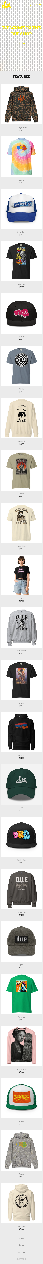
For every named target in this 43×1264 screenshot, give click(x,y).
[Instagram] (24, 1253)
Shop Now (21, 43)
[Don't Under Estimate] (12, 5)
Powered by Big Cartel (21, 1259)
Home (21, 1239)
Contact (21, 1245)
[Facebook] (19, 1253)
